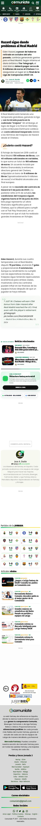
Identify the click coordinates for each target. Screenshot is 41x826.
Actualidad (12, 395)
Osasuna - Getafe (21, 779)
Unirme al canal (20, 387)
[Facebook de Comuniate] (17, 811)
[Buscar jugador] (33, 3)
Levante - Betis (20, 764)
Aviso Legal (7, 814)
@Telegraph (9, 313)
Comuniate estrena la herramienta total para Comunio (24, 639)
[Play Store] (12, 787)
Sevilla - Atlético (20, 769)
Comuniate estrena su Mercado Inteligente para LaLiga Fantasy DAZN (25, 626)
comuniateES (25, 464)
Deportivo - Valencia (20, 774)
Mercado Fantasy (13, 741)
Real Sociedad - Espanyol (20, 767)
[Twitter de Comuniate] (20, 811)
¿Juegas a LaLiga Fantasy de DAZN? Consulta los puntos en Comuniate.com (26, 582)
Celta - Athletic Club (20, 777)
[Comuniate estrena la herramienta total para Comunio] (8, 638)
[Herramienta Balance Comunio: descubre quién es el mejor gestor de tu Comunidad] (8, 595)
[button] (38, 80)
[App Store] (29, 787)
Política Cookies (17, 814)
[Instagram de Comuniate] (27, 811)
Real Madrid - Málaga (20, 772)
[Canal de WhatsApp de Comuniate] (14, 811)
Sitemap (28, 814)
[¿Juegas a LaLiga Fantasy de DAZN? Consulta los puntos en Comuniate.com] (8, 582)
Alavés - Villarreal (20, 762)
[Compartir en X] (31, 80)
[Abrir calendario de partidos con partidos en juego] (37, 3)
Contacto (20, 816)
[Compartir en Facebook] (34, 80)
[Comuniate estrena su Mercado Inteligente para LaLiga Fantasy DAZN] (8, 625)
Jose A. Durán (14, 79)
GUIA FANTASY (32, 395)
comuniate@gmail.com (20, 801)
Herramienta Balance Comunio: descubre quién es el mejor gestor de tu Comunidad (27, 597)
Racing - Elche (20, 760)
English (34, 814)
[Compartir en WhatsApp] (27, 80)
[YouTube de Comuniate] (24, 811)
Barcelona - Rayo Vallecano (20, 781)
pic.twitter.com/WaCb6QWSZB (18, 316)
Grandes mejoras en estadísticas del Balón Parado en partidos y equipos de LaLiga (24, 612)
